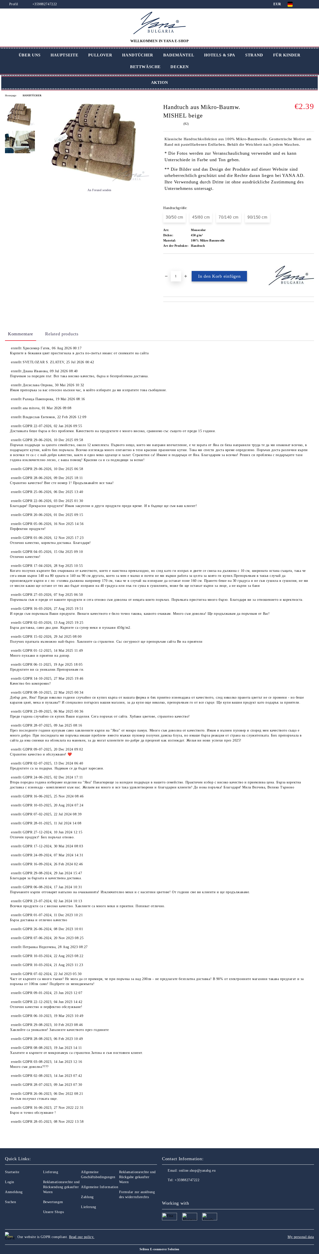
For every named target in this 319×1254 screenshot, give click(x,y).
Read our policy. (81, 1237)
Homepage (10, 95)
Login (9, 1182)
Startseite (12, 1172)
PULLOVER (100, 55)
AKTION (159, 82)
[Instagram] (177, 1190)
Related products (62, 333)
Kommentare (20, 333)
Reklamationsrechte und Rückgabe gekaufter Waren (137, 1177)
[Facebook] (166, 1190)
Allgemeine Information (99, 1187)
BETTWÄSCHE (145, 67)
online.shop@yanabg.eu (197, 1170)
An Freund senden (99, 190)
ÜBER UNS (30, 55)
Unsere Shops (53, 1212)
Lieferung (50, 1172)
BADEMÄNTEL (178, 55)
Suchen (10, 1202)
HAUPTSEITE (64, 55)
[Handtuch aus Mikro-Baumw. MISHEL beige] (96, 180)
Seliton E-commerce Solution (159, 1249)
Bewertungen (53, 1202)
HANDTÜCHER (137, 55)
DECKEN (179, 67)
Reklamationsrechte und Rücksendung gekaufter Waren (61, 1187)
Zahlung (87, 1197)
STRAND (254, 55)
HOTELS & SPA (219, 55)
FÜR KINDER (286, 55)
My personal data (301, 1237)
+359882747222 (44, 4)
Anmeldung (14, 1192)
